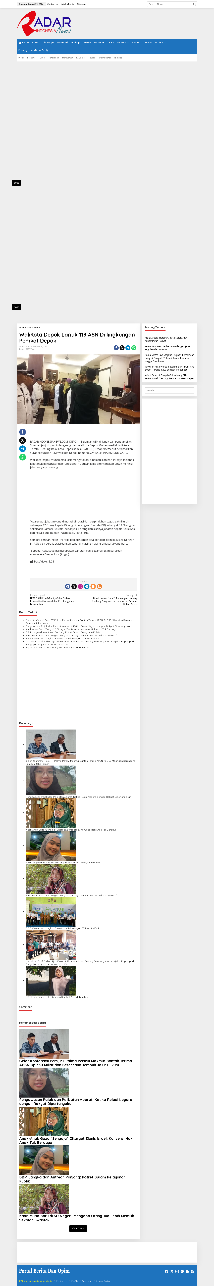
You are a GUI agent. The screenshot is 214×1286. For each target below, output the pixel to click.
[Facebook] (67, 586)
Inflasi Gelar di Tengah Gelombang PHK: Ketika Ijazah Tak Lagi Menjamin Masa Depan (169, 377)
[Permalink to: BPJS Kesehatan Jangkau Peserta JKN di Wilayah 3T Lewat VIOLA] (51, 911)
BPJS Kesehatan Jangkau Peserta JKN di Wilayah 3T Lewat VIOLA (62, 638)
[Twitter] (74, 586)
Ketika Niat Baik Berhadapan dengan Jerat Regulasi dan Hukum (167, 348)
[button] (194, 4)
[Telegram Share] (127, 347)
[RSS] (99, 586)
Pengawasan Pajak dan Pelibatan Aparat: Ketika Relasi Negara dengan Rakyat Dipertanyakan (78, 626)
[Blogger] (93, 586)
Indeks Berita (103, 1281)
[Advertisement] (32, 122)
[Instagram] (80, 586)
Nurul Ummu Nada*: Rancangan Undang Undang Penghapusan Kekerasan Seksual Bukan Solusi (114, 600)
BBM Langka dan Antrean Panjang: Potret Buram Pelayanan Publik (63, 632)
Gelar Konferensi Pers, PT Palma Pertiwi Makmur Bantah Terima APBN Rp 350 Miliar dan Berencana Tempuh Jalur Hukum (80, 622)
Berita (22, 349)
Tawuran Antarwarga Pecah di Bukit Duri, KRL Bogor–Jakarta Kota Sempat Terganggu (169, 368)
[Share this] (116, 347)
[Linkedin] (86, 586)
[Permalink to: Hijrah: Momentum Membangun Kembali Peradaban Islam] (51, 980)
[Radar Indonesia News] (44, 23)
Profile (74, 1281)
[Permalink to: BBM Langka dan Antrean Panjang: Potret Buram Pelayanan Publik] (51, 845)
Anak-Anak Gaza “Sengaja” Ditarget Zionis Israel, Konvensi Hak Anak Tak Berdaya (71, 629)
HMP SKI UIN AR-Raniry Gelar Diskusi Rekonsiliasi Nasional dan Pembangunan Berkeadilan (52, 600)
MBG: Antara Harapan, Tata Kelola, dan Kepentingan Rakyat (166, 339)
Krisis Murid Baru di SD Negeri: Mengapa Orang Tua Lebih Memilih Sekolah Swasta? (71, 635)
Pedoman (87, 1281)
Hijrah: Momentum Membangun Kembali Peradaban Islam (58, 647)
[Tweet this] (122, 347)
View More (78, 1228)
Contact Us (61, 1281)
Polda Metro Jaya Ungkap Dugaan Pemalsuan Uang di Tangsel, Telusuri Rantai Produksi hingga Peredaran (169, 357)
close (16, 182)
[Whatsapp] (133, 347)
